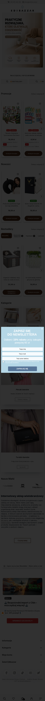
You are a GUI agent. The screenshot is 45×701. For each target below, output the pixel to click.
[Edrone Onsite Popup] (22, 350)
